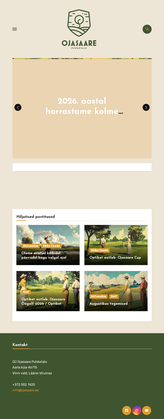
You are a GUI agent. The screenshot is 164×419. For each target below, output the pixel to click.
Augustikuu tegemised (108, 304)
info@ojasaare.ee (25, 390)
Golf (26, 292)
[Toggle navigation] (14, 29)
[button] (146, 107)
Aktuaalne (30, 246)
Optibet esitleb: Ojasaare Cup (115, 258)
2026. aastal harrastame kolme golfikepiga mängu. (81, 111)
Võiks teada (51, 246)
